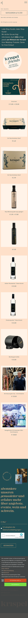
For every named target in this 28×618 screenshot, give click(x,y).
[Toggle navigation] (25, 2)
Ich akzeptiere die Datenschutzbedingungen (12, 528)
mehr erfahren (5, 568)
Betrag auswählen (14, 107)
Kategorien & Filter (14, 13)
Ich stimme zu (15, 584)
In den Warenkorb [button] (14, 144)
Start (2, 8)
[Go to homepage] (2, 2)
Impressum (6, 572)
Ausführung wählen (14, 218)
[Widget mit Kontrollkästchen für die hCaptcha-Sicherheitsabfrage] (12, 536)
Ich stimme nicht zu (15, 580)
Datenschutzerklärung (8, 570)
